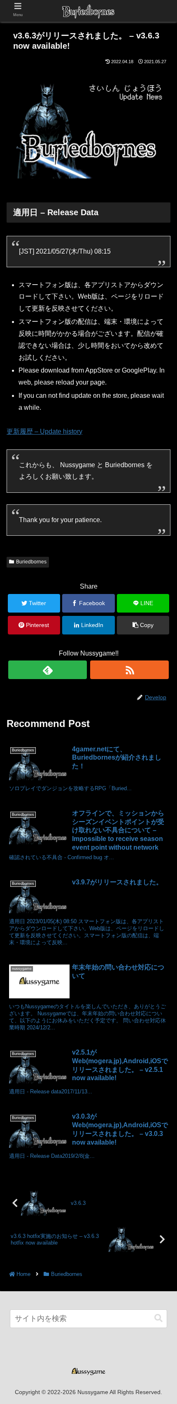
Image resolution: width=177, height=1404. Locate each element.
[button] (158, 1318)
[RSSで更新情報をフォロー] (129, 669)
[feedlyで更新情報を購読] (47, 669)
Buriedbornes (31, 562)
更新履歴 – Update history (44, 431)
